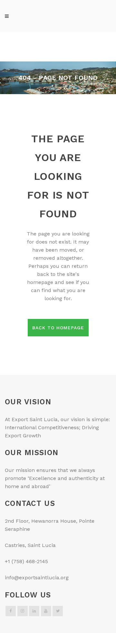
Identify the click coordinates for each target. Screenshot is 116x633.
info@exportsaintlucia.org (37, 577)
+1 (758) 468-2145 (26, 561)
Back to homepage (58, 327)
